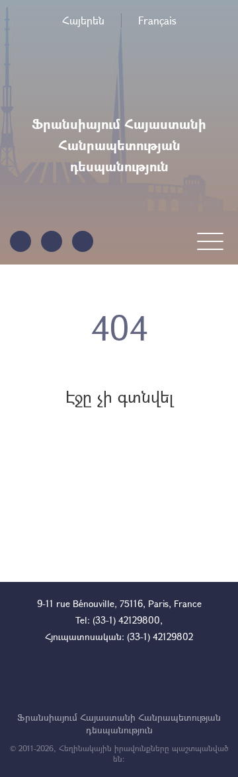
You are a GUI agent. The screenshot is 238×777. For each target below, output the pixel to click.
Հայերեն (83, 20)
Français (157, 20)
